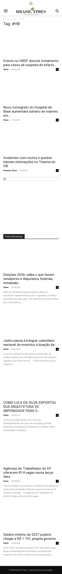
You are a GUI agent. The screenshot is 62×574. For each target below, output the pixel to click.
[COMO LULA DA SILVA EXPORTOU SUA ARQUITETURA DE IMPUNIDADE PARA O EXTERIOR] (31, 384)
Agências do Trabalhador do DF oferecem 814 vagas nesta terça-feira (28, 472)
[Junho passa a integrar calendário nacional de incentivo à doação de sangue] (31, 322)
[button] (5, 11)
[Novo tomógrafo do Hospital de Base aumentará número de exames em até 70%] (31, 89)
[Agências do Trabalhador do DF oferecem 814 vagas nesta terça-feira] (31, 450)
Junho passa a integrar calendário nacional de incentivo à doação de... (30, 343)
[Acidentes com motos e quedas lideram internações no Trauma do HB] (31, 140)
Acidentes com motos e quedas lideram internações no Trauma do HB (29, 162)
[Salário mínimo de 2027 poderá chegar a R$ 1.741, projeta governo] (31, 516)
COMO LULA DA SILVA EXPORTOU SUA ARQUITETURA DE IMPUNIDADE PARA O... (29, 407)
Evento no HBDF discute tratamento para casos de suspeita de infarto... (31, 63)
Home (6, 18)
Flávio (6, 69)
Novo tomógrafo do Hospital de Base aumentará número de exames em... (30, 111)
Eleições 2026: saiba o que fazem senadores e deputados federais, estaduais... (28, 279)
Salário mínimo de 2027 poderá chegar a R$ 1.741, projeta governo (29, 537)
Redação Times (10, 170)
